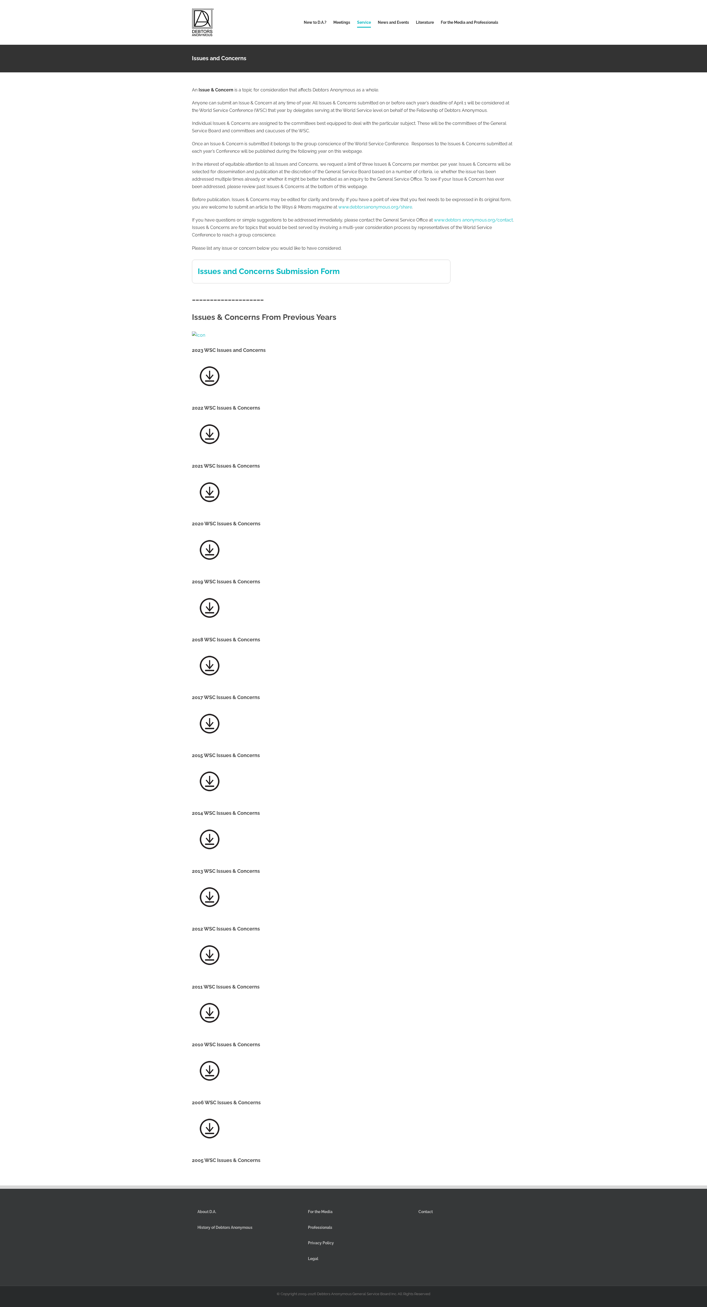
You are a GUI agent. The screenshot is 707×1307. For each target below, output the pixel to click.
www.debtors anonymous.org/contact (473, 220)
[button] (506, 22)
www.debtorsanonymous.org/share (375, 207)
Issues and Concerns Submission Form (269, 271)
